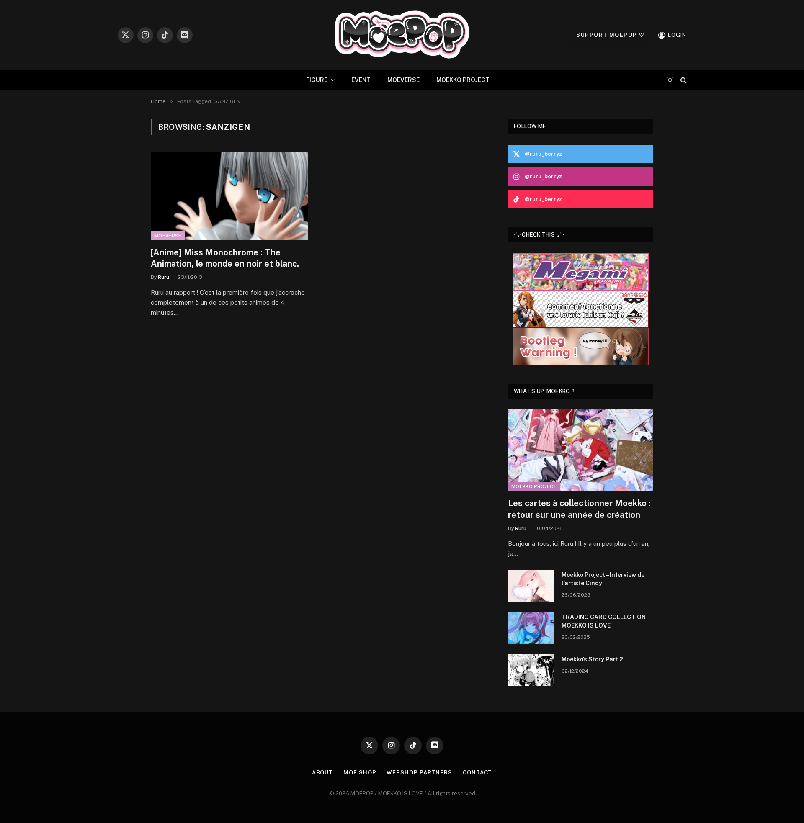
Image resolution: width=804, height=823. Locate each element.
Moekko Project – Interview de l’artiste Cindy (603, 578)
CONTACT (477, 772)
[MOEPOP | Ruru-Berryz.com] (402, 35)
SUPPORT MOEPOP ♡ (610, 35)
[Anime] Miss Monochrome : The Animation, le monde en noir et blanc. (225, 258)
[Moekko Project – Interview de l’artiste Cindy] (531, 586)
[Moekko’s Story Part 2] (531, 670)
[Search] (683, 80)
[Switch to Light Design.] (670, 80)
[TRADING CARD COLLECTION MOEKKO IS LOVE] (531, 628)
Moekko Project (534, 486)
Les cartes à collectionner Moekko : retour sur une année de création (579, 509)
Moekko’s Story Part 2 (592, 659)
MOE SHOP (359, 772)
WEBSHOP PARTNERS (419, 772)
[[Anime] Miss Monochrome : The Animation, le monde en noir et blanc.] (229, 196)
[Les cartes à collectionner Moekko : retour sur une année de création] (580, 450)
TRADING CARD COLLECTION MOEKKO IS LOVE (604, 621)
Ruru (163, 277)
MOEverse (168, 235)
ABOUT (322, 772)
